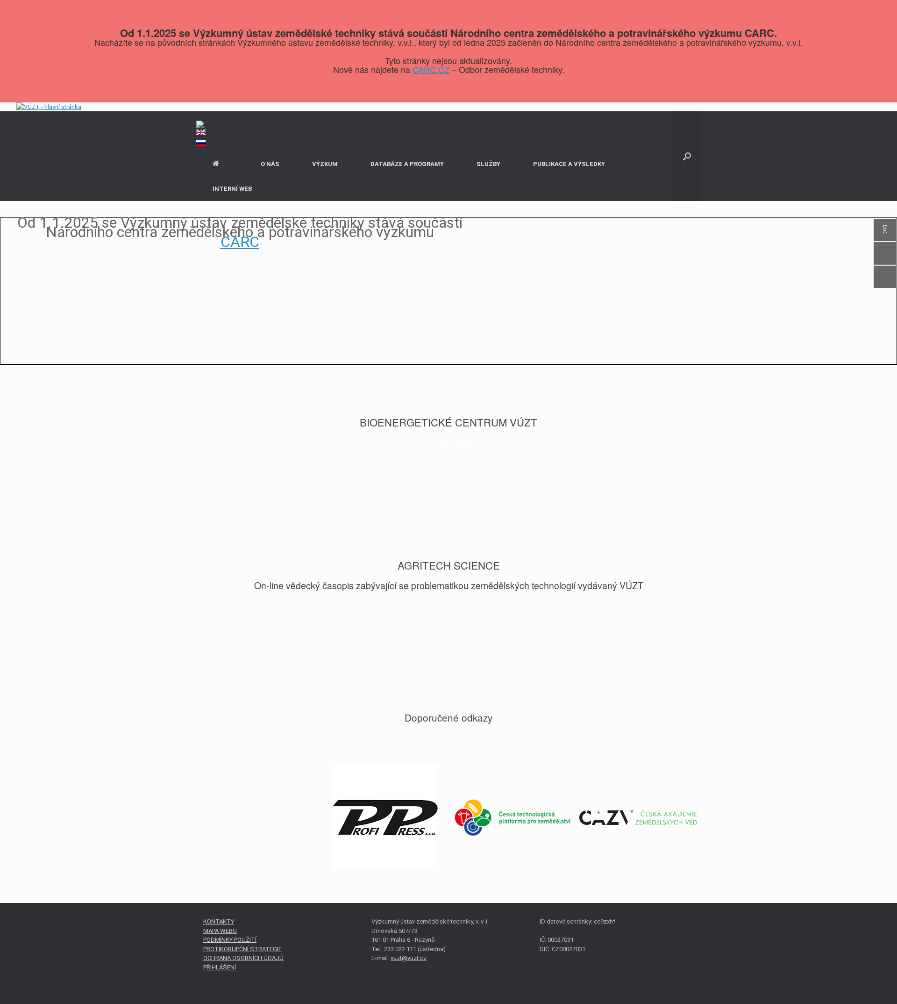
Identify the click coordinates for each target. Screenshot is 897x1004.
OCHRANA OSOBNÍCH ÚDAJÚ (243, 957)
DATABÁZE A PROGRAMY (407, 163)
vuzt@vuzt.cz (409, 957)
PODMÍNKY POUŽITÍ (229, 939)
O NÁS (270, 163)
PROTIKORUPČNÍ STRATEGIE (242, 949)
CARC (240, 242)
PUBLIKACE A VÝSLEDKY (569, 163)
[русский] (448, 146)
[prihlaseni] (448, 116)
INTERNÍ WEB (232, 188)
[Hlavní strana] (220, 164)
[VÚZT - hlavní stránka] (48, 106)
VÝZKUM (325, 163)
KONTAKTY (218, 921)
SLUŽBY (488, 163)
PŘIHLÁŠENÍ (219, 967)
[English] (448, 135)
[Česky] (448, 125)
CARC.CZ (431, 69)
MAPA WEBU (220, 930)
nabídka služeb (449, 442)
